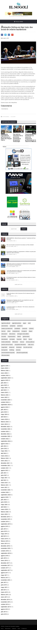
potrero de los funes (7, 344)
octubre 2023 (5, 431)
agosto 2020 (4, 497)
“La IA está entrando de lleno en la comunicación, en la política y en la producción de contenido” (21, 271)
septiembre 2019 (6, 524)
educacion (4, 334)
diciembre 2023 (5, 426)
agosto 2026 (4, 365)
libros (25, 339)
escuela (4, 336)
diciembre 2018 (5, 546)
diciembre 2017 (5, 563)
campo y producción (7, 328)
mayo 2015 (4, 587)
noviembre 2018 (5, 548)
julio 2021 (4, 473)
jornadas (12, 339)
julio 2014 (4, 611)
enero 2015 (4, 597)
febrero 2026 (4, 370)
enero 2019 (4, 543)
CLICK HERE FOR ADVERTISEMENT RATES (18, 16)
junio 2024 (4, 412)
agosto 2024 (4, 407)
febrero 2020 (4, 512)
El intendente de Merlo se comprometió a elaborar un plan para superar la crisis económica (21, 252)
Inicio (2, 628)
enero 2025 (4, 397)
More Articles (18, 284)
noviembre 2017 (5, 565)
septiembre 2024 (6, 404)
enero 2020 (4, 514)
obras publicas (30, 342)
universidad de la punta (8, 352)
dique (30, 331)
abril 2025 (4, 390)
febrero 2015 (4, 594)
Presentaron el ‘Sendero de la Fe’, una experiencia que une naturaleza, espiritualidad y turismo (20, 300)
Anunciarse (7, 628)
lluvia (30, 339)
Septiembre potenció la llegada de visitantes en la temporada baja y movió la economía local (21, 264)
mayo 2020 (4, 504)
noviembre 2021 (5, 465)
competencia (16, 331)
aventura (19, 326)
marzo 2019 (4, 538)
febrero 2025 (4, 395)
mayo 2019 (4, 533)
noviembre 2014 (5, 602)
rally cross (31, 344)
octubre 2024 (5, 402)
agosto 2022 (4, 443)
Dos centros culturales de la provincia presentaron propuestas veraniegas (18, 137)
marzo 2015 (4, 592)
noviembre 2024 (5, 400)
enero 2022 (4, 460)
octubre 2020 (5, 492)
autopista (12, 326)
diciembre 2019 (5, 516)
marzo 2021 (4, 482)
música (22, 342)
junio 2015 (4, 585)
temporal (11, 347)
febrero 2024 (4, 422)
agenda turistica (16, 323)
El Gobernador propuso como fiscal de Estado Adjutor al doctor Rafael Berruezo (21, 278)
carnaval (24, 328)
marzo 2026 (4, 368)
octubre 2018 (5, 551)
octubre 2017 (5, 568)
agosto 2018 (4, 555)
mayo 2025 (4, 387)
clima (8, 331)
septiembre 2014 (6, 607)
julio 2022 (4, 446)
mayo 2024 (4, 414)
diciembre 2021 (5, 463)
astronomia (5, 326)
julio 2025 (4, 383)
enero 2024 (4, 424)
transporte (4, 350)
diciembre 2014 (5, 599)
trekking (12, 350)
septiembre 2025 (6, 378)
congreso (24, 331)
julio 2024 (4, 409)
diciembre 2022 (5, 434)
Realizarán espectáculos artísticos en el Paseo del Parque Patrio (6, 137)
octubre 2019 (5, 521)
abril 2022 (4, 453)
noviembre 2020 (5, 490)
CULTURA (13, 116)
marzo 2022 (4, 456)
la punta (19, 339)
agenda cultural (6, 323)
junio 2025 (4, 385)
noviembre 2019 (5, 519)
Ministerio (15, 342)
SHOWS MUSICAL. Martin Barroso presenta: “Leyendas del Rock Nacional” (21, 238)
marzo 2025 (4, 392)
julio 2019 (4, 529)
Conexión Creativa (14, 626)
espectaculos (11, 336)
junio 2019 (4, 531)
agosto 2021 (4, 470)
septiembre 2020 (6, 495)
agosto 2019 (4, 526)
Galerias (14, 628)
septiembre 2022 (6, 441)
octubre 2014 (5, 604)
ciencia (3, 331)
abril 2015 (4, 590)
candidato (17, 328)
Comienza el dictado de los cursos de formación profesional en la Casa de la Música (30, 137)
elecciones (12, 334)
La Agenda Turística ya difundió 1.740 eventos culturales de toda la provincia (20, 307)
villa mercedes (5, 355)
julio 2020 (4, 499)
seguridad (4, 347)
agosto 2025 (4, 380)
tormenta (18, 347)
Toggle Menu (19, 21)
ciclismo (31, 328)
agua (24, 323)
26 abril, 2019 (5, 38)
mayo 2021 (4, 477)
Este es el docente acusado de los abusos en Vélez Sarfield (20, 244)
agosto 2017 (4, 572)
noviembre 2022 (5, 436)
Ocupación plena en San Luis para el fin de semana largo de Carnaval (20, 294)
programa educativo (20, 344)
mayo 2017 (4, 575)
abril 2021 (4, 480)
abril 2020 (4, 507)
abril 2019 (4, 536)
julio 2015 (4, 582)
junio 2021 (4, 475)
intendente (4, 339)
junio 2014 (4, 614)
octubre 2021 (5, 468)
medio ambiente (6, 342)
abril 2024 (4, 417)
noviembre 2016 (5, 580)
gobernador (26, 336)
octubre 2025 (5, 375)
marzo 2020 (4, 509)
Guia (19, 628)
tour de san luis (28, 347)
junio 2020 (4, 502)
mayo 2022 (4, 451)
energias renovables (23, 334)
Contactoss (24, 628)
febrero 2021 (4, 485)
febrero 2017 (4, 577)
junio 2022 (4, 448)
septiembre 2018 (6, 553)
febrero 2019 (4, 541)
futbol (19, 336)
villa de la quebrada (22, 352)
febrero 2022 (4, 458)
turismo (18, 350)
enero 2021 (4, 487)
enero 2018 (4, 560)
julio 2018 (4, 558)
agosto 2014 (4, 609)
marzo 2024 (4, 419)
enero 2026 (4, 373)
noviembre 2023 (5, 429)
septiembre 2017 (6, 570)
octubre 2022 (5, 439)
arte (29, 323)
